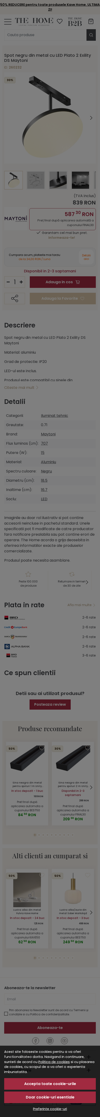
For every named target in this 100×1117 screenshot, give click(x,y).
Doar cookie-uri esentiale (50, 1097)
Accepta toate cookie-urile (50, 1083)
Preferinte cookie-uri (50, 1109)
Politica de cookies (54, 1062)
